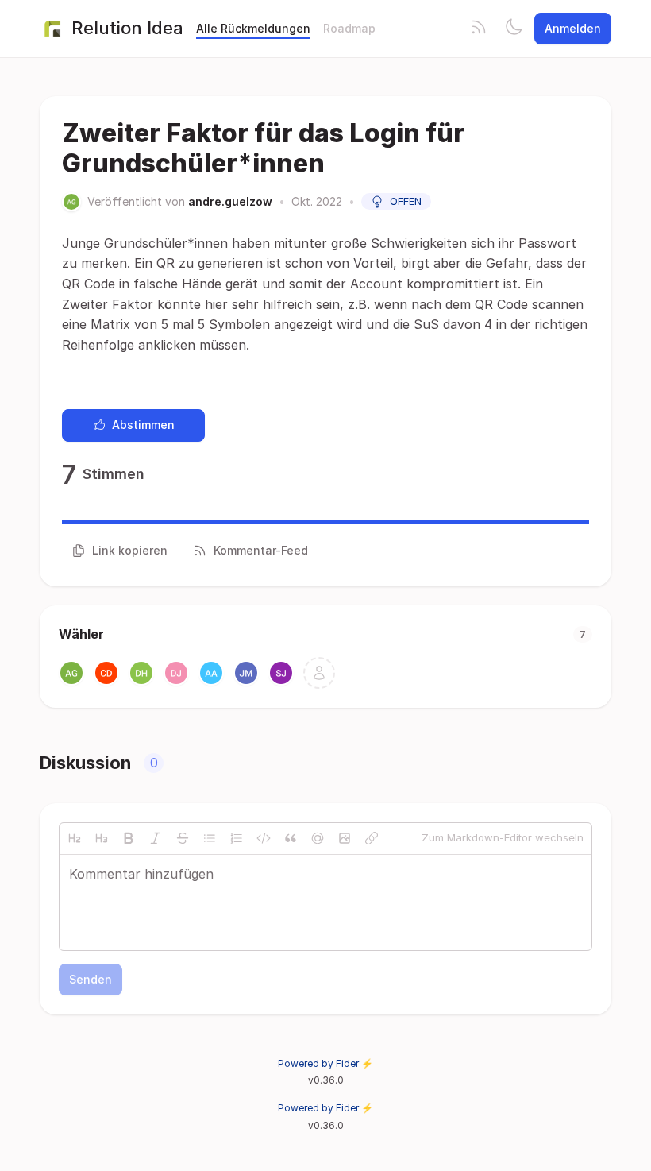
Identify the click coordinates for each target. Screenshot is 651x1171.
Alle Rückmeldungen (253, 28)
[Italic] (156, 838)
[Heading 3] (102, 838)
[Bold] (129, 838)
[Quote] (290, 838)
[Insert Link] (371, 838)
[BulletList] (209, 838)
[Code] (263, 838)
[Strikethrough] (183, 838)
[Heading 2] (75, 838)
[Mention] (317, 838)
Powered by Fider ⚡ (325, 1063)
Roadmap (349, 28)
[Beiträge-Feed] (478, 29)
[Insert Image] (344, 838)
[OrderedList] (236, 838)
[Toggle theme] (513, 29)
